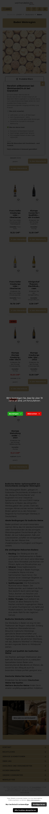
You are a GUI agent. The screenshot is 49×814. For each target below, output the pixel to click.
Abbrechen (32, 414)
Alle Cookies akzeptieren (25, 810)
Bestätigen (14, 414)
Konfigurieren (39, 804)
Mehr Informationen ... (34, 800)
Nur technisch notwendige (17, 804)
